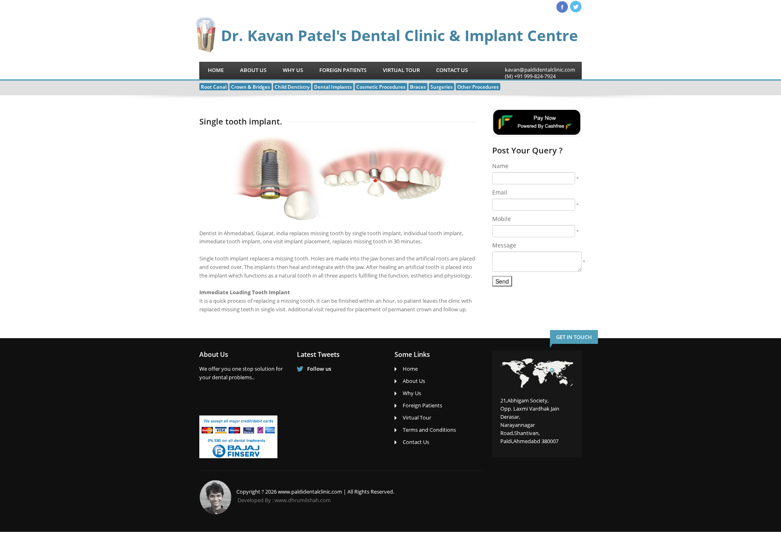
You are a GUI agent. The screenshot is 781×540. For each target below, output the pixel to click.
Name (500, 166)
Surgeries (441, 86)
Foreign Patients (343, 70)
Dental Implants (333, 86)
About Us (253, 70)
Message (504, 245)
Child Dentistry (292, 86)
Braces (418, 86)
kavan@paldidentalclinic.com (540, 69)
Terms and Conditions (429, 429)
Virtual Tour (401, 70)
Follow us (319, 368)
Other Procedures (478, 86)
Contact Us (452, 70)
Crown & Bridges (250, 86)
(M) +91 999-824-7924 (530, 76)
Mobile (501, 219)
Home (216, 70)
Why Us (293, 70)
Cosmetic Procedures (381, 86)
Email (499, 192)
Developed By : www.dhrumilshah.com (284, 500)
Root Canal (214, 86)
